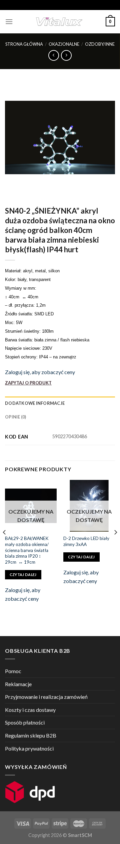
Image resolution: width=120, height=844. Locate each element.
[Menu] (9, 21)
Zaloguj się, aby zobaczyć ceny (40, 372)
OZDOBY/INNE (100, 44)
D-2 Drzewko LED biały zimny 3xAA (86, 541)
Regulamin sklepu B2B (30, 735)
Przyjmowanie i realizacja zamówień (46, 696)
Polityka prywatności (29, 748)
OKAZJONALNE (64, 44)
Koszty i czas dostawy (30, 710)
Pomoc (13, 671)
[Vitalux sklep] (59, 21)
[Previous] (4, 545)
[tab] (60, 403)
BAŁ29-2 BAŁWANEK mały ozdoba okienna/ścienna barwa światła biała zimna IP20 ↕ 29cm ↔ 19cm (27, 550)
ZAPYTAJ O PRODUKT (28, 382)
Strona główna (24, 44)
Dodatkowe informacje (35, 403)
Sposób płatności (25, 722)
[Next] (115, 545)
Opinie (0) (15, 416)
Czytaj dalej (23, 574)
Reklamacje (18, 684)
